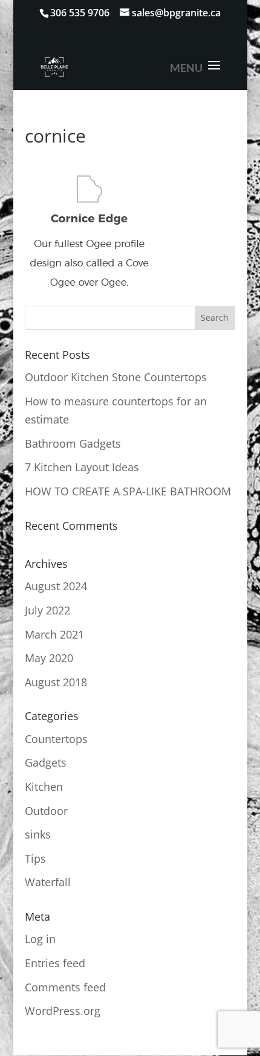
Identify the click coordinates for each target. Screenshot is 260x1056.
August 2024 (56, 586)
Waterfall (48, 882)
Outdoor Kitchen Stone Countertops (116, 377)
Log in (40, 939)
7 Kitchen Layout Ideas (82, 467)
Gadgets (46, 762)
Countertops (56, 739)
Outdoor (46, 810)
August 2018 (56, 682)
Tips (35, 858)
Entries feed (55, 963)
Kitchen (44, 786)
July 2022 (47, 610)
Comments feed (65, 987)
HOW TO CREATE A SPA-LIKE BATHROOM (128, 491)
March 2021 (54, 634)
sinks (38, 834)
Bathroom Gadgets (73, 443)
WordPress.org (62, 1010)
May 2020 (49, 658)
